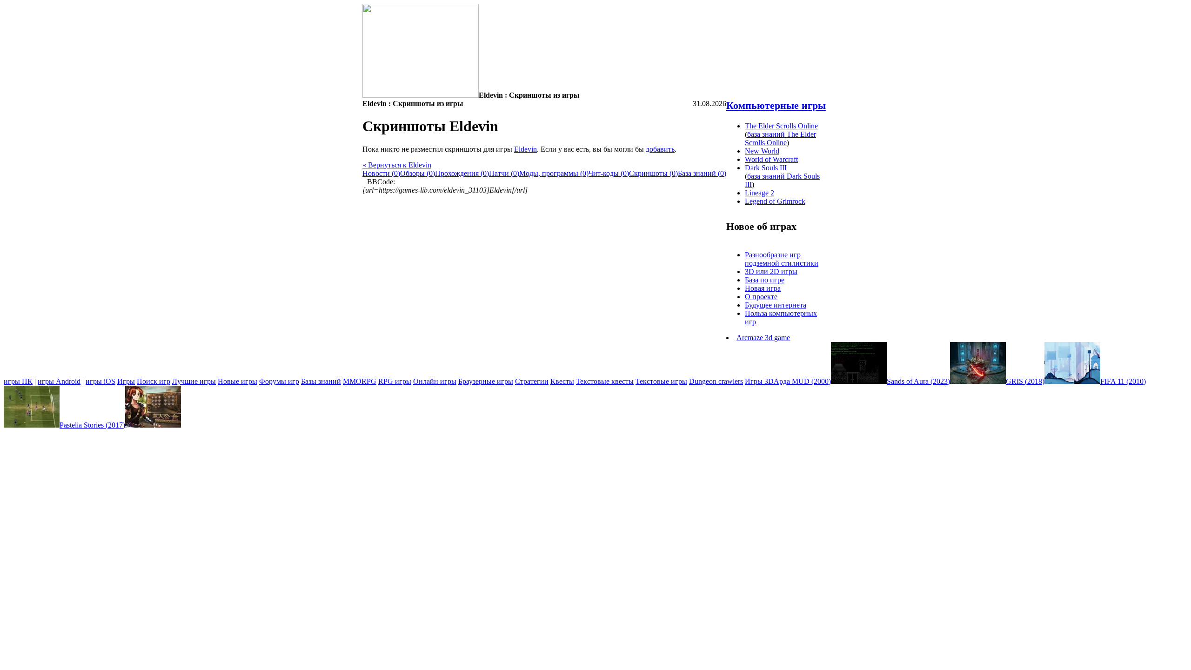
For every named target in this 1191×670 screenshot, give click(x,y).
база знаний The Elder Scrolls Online (780, 138)
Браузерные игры (485, 381)
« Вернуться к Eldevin (396, 165)
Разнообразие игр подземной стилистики (781, 259)
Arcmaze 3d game (763, 338)
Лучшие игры (194, 381)
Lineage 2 (759, 193)
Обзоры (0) (417, 173)
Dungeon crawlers (716, 381)
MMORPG (359, 381)
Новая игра (763, 288)
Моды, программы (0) (554, 173)
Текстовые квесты (605, 381)
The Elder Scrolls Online (781, 126)
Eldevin (525, 149)
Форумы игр (279, 381)
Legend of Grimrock (775, 201)
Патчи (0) (504, 173)
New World (762, 151)
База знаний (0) (702, 173)
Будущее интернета (775, 305)
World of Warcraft (771, 159)
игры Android (59, 381)
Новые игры (237, 381)
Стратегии (532, 381)
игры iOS (100, 381)
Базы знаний (321, 381)
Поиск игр (153, 381)
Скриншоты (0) (653, 173)
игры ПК (18, 381)
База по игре (764, 280)
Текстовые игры (661, 381)
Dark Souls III (766, 168)
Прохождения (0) (462, 173)
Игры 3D (759, 381)
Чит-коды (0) (609, 173)
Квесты (562, 381)
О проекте (761, 297)
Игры (126, 381)
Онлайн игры (434, 381)
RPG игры (394, 381)
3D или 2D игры (771, 271)
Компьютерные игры (776, 105)
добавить (660, 149)
